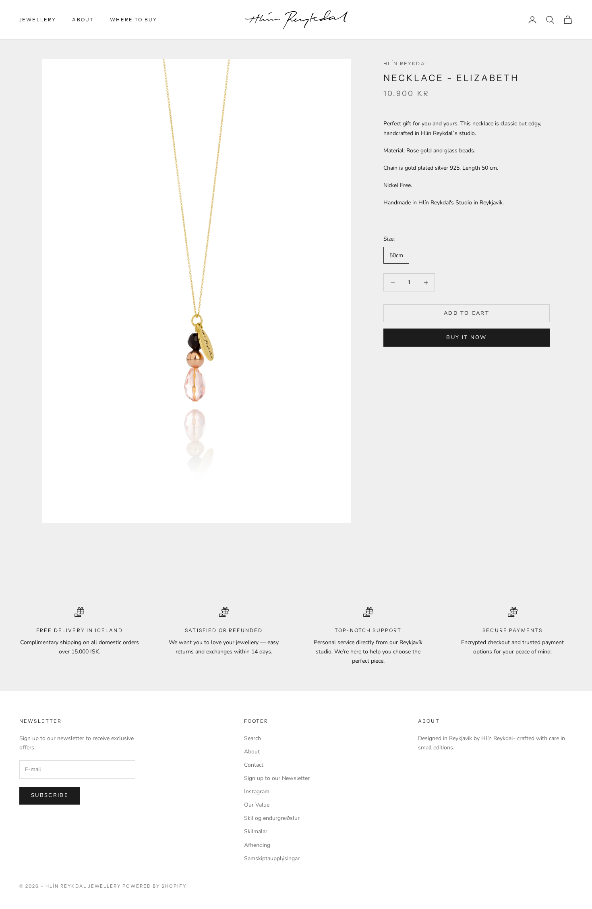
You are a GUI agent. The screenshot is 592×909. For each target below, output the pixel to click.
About (83, 20)
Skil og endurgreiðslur (272, 818)
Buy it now (466, 337)
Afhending (257, 845)
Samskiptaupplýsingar (272, 858)
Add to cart (466, 313)
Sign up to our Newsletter (277, 778)
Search (252, 738)
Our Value (256, 805)
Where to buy (133, 20)
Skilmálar (255, 831)
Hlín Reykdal (406, 63)
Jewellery (37, 20)
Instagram (256, 791)
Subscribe (49, 795)
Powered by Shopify (154, 886)
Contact (253, 765)
